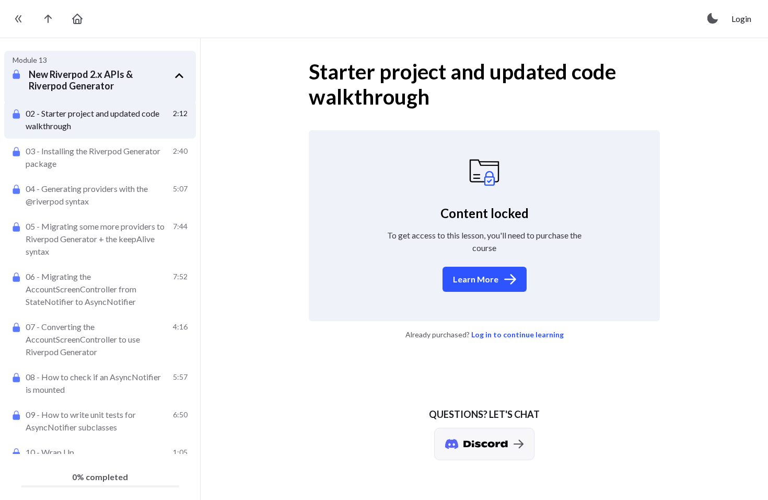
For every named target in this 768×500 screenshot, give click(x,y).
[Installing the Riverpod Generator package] (100, 157)
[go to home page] (77, 19)
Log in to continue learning (517, 334)
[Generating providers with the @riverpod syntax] (100, 195)
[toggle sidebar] (19, 19)
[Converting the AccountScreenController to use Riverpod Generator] (100, 339)
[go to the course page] (48, 19)
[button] (108, 79)
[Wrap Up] (100, 452)
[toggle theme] (713, 19)
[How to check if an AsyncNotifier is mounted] (100, 383)
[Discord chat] (484, 444)
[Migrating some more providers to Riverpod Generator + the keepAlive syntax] (100, 239)
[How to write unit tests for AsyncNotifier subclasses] (100, 421)
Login (741, 19)
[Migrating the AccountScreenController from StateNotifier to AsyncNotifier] (100, 289)
